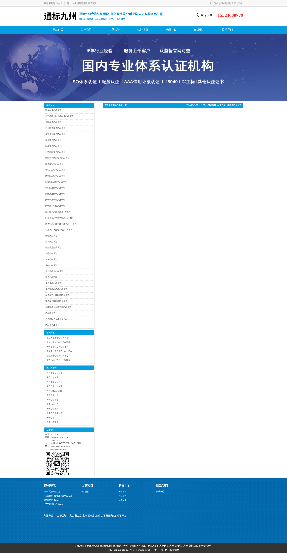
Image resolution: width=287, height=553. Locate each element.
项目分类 (85, 492)
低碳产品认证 (51, 236)
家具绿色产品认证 (53, 146)
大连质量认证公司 (54, 373)
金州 (84, 515)
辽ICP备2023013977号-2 (121, 550)
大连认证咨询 (52, 422)
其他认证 (114, 29)
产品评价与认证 (52, 325)
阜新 (124, 515)
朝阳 (119, 515)
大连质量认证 (52, 395)
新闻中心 (171, 29)
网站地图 (225, 3)
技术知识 (123, 500)
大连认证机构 (52, 409)
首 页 (202, 105)
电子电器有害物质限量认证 (57, 295)
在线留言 (199, 29)
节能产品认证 (51, 253)
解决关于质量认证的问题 (57, 338)
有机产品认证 (51, 242)
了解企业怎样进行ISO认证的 (59, 351)
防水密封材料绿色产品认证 (57, 158)
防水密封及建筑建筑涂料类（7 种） (61, 224)
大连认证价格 (52, 400)
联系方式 (160, 492)
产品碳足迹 (50, 313)
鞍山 (113, 515)
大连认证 (50, 418)
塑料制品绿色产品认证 (55, 188)
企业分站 (213, 3)
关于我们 (86, 29)
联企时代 (174, 550)
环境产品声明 (51, 277)
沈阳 (103, 515)
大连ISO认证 (52, 404)
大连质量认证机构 (54, 386)
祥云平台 (152, 550)
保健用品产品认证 (53, 283)
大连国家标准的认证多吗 (57, 347)
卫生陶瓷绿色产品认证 (55, 128)
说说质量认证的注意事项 (57, 356)
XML (240, 3)
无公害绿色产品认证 (54, 271)
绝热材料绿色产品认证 (55, 152)
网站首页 (58, 29)
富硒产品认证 (51, 265)
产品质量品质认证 (53, 247)
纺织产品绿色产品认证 (55, 170)
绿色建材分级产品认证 (55, 206)
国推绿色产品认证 (53, 110)
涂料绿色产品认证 (53, 122)
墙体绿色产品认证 (53, 140)
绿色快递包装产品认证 (55, 200)
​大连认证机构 (52, 377)
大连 (71, 515)
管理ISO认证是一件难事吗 (58, 360)
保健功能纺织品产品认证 (56, 289)
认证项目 (142, 29)
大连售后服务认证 (54, 413)
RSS (234, 3)
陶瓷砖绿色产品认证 (54, 164)
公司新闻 (123, 492)
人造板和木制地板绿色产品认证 (59, 116)
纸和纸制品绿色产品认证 (56, 182)
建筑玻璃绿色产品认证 (55, 134)
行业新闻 (123, 496)
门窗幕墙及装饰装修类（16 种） (59, 218)
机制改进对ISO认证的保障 (58, 342)
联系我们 (227, 29)
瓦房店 (91, 515)
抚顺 (108, 515)
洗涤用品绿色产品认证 (55, 194)
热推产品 (48, 515)
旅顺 (97, 515)
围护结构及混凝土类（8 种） (58, 212)
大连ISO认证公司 (54, 391)
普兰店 (78, 515)
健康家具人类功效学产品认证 (58, 307)
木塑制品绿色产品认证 (55, 176)
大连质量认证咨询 (54, 382)
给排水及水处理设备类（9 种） (59, 230)
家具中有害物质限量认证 (56, 301)
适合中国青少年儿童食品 (56, 319)
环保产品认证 (51, 259)
